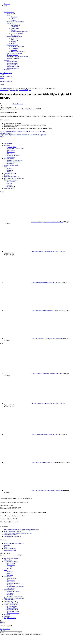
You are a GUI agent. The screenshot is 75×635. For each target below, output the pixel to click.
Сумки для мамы (12, 55)
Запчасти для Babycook (14, 53)
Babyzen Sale (11, 13)
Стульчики (14, 48)
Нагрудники (15, 28)
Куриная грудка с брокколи (12, 536)
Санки (13, 18)
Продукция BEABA (22, 90)
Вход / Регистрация (10, 618)
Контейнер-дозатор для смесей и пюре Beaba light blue (48, 251)
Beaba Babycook (18, 104)
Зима (8, 15)
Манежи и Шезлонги (17, 46)
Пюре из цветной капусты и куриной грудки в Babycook (21, 529)
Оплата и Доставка (10, 548)
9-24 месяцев (15, 40)
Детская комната (12, 45)
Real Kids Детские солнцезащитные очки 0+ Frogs (47, 338)
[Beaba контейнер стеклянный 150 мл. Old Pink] (17, 282)
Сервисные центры (10, 550)
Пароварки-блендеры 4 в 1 (15, 22)
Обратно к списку (5, 133)
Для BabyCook (15, 25)
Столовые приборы (17, 33)
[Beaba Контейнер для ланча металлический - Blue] (17, 222)
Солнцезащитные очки (14, 36)
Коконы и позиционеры (18, 51)
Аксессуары (11, 23)
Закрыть (2, 136)
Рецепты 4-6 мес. (12, 61)
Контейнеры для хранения (19, 31)
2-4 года (13, 41)
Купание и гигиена (13, 58)
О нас (5, 547)
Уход (30, 90)
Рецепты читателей (13, 68)
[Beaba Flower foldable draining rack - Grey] (17, 310)
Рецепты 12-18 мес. (13, 66)
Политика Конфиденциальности (14, 543)
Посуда (13, 30)
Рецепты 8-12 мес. (13, 65)
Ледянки (13, 20)
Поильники (14, 26)
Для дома (12, 90)
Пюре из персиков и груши (12, 531)
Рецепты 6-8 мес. (12, 63)
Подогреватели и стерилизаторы (17, 56)
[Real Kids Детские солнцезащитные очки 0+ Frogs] (17, 338)
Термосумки (15, 35)
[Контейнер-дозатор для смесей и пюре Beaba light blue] (17, 251)
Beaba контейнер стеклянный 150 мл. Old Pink (46, 282)
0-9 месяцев (14, 38)
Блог (14, 88)
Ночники (14, 50)
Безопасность (4, 90)
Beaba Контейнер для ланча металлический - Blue (47, 222)
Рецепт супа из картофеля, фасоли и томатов (18, 533)
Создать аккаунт (5, 629)
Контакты (7, 545)
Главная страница (5, 88)
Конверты (14, 17)
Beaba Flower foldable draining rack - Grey (44, 310)
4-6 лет (13, 43)
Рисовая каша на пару (10, 534)
